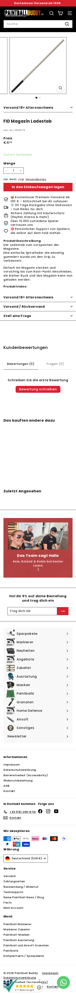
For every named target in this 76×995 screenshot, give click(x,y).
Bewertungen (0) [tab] (20, 364)
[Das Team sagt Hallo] (38, 536)
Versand (9, 876)
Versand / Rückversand (24, 306)
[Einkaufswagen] (60, 13)
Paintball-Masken (16, 935)
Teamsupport (13, 892)
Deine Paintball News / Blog (23, 897)
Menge (9, 163)
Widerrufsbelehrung (18, 780)
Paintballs (10, 951)
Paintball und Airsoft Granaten (26, 945)
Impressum (11, 765)
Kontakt (9, 791)
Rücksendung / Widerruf (21, 887)
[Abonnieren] (63, 611)
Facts (7, 902)
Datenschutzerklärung (19, 770)
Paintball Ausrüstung (18, 940)
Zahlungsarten (14, 881)
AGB (6, 786)
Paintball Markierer (17, 924)
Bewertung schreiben (38, 389)
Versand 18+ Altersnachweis (28, 107)
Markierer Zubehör (16, 929)
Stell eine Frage (17, 316)
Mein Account (13, 908)
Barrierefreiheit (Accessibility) (25, 775)
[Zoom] (60, 88)
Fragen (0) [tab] (55, 364)
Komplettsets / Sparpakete (23, 956)
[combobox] (38, 24)
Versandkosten (36, 179)
